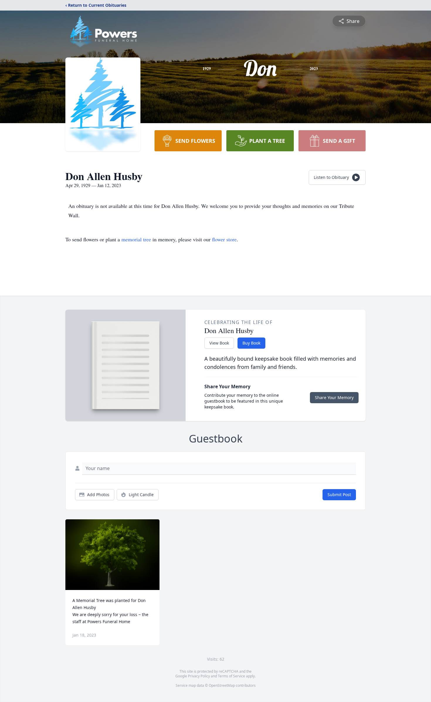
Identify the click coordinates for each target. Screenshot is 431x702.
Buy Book (251, 343)
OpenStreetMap (222, 685)
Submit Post (339, 494)
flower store (224, 239)
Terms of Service (231, 676)
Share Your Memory (334, 397)
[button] (112, 554)
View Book (219, 343)
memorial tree (136, 239)
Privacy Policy (199, 676)
